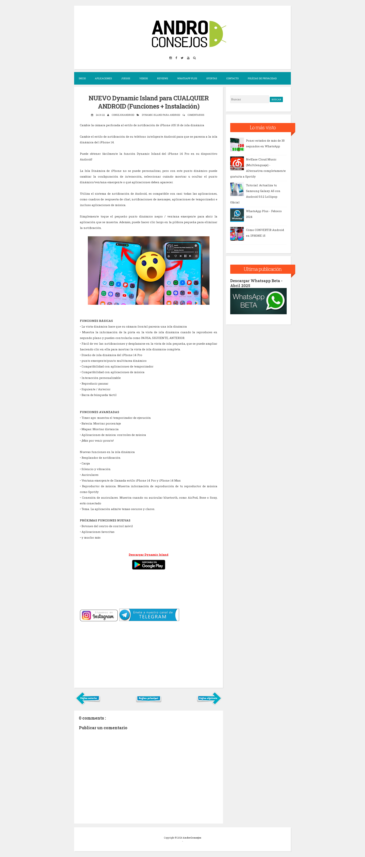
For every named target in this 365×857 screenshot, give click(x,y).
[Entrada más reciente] (88, 704)
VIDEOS (143, 78)
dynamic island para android (161, 114)
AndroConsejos (192, 837)
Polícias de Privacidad (262, 78)
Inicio (82, 78)
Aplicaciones (103, 78)
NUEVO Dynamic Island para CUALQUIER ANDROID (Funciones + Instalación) (149, 102)
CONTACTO (232, 78)
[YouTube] (189, 57)
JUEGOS (125, 78)
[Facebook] (176, 57)
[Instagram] (171, 57)
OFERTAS (211, 78)
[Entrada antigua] (209, 704)
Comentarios (195, 114)
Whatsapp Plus (187, 78)
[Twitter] (182, 57)
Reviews (162, 78)
